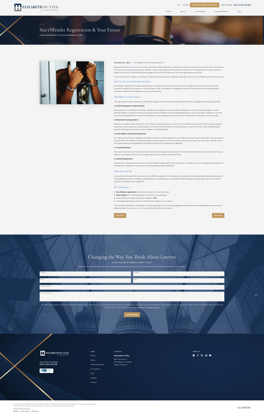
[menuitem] (16, 411)
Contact (93, 382)
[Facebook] (198, 355)
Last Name (136, 272)
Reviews (186, 5)
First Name (43, 272)
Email (135, 279)
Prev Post (120, 215)
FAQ (178, 5)
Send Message (132, 315)
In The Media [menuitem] (200, 11)
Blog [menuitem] (239, 11)
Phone (42, 279)
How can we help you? (45, 293)
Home (92, 356)
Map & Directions (120, 365)
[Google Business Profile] (194, 355)
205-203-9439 (242, 5)
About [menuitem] (183, 11)
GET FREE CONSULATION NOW (204, 5)
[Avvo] (206, 355)
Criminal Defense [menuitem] (221, 11)
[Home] (36, 8)
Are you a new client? (45, 286)
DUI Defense (95, 369)
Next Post (218, 215)
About (92, 360)
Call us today (143, 208)
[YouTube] (210, 355)
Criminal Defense (97, 365)
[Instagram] (202, 355)
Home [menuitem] (168, 11)
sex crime (134, 67)
